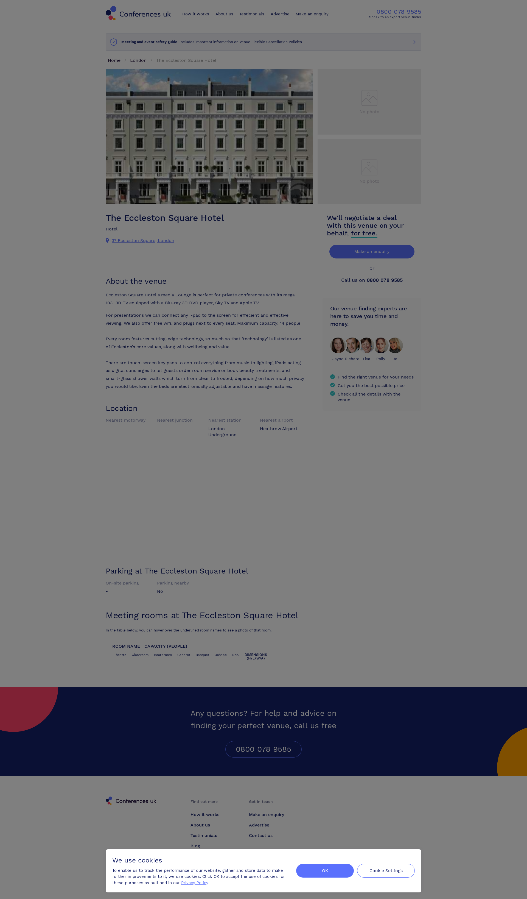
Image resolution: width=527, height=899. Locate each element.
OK (325, 870)
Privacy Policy (194, 882)
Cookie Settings (386, 870)
